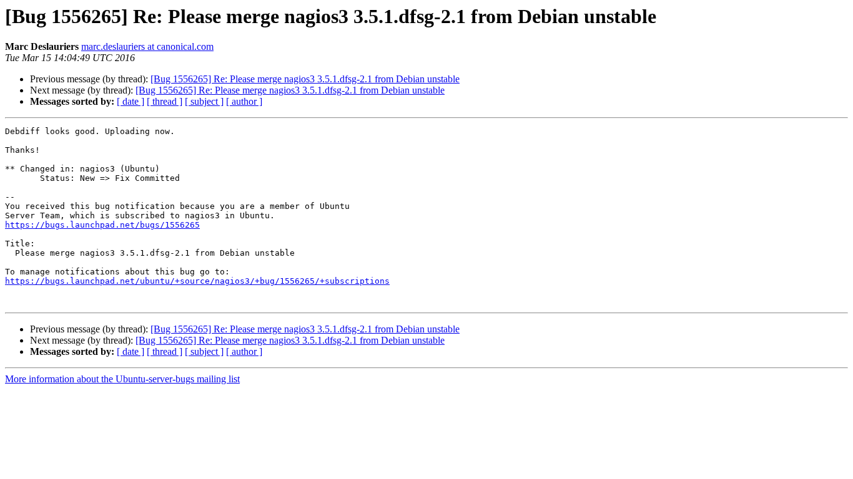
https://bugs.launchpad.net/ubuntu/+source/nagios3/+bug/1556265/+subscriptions (197, 281)
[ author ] (244, 101)
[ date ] (130, 101)
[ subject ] (204, 101)
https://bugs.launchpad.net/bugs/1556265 (102, 225)
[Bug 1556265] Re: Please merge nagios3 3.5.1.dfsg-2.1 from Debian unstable (305, 79)
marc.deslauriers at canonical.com (147, 46)
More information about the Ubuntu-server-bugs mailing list (122, 379)
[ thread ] (164, 101)
